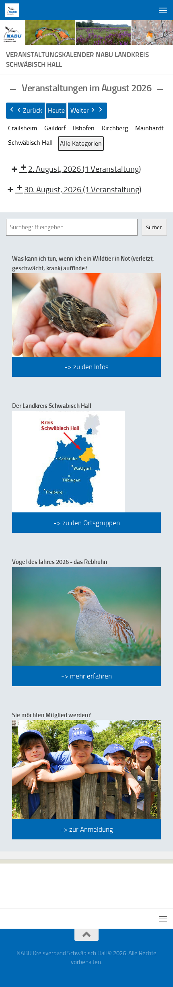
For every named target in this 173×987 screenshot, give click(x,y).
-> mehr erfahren (86, 676)
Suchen (154, 227)
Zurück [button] (32, 110)
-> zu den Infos (86, 367)
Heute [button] (56, 110)
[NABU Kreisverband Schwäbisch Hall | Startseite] (14, 10)
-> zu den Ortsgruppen (87, 523)
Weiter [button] (79, 110)
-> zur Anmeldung (86, 829)
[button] (22, 128)
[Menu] (163, 10)
